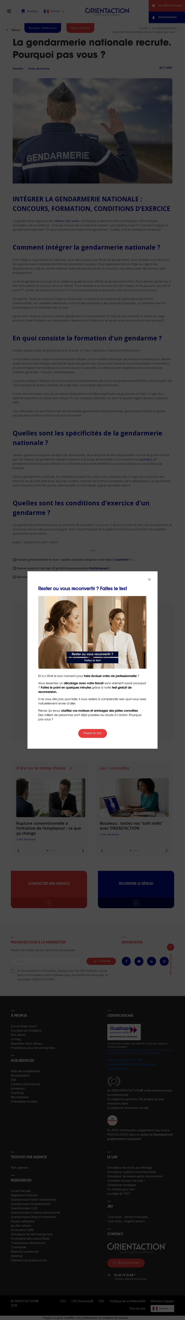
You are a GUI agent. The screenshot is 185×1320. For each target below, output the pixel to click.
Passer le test (93, 733)
